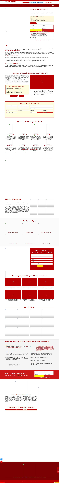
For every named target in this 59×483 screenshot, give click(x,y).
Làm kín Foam (32, 110)
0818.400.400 (3, 482)
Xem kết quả (45, 112)
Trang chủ (6, 5)
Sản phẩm (11, 5)
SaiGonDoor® (48, 2)
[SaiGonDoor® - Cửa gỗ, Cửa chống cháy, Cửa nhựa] (13, 2)
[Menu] (53, 2)
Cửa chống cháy (16, 5)
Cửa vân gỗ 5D (22, 5)
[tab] (6, 46)
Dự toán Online (56, 482)
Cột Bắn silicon (44, 110)
